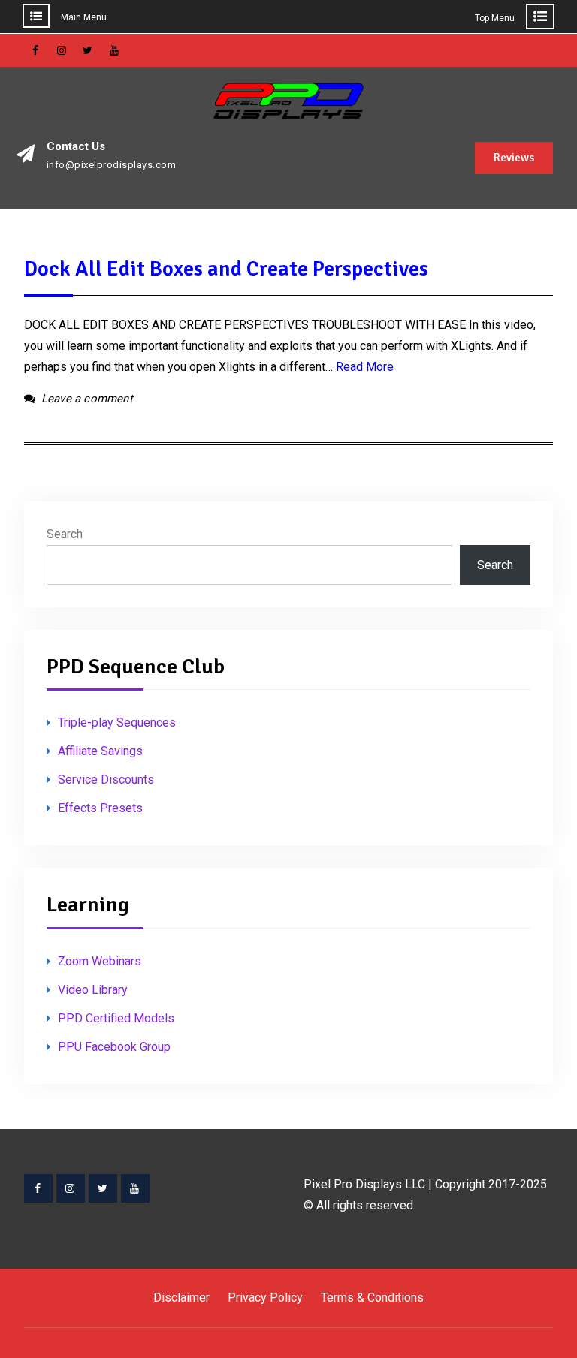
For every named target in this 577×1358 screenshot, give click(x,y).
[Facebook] (38, 1188)
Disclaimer (181, 1297)
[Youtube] (135, 1188)
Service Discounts (106, 779)
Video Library (93, 990)
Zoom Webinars (99, 961)
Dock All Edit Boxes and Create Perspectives (226, 269)
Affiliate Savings (100, 751)
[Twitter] (103, 1188)
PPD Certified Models (116, 1018)
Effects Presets (100, 808)
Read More (365, 367)
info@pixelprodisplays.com (112, 165)
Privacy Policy (265, 1297)
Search (65, 534)
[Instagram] (70, 1188)
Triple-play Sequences (117, 722)
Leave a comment (87, 398)
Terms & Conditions (372, 1297)
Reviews (514, 157)
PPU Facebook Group (114, 1047)
